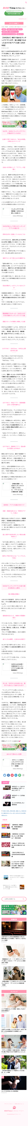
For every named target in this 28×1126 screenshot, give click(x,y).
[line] (19, 775)
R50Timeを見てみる (14, 14)
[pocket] (12, 775)
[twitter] (4, 775)
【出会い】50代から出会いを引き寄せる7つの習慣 (18, 845)
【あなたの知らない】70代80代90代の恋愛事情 (18, 854)
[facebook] (8, 775)
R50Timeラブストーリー (14, 1111)
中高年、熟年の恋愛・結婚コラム (13, 811)
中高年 (4, 811)
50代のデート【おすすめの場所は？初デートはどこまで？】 (18, 788)
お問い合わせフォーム (19, 1103)
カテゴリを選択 (13, 23)
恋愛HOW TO (4, 815)
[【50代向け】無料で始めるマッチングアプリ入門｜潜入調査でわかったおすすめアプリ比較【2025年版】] (15, 775)
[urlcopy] (23, 775)
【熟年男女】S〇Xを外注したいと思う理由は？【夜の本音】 (17, 836)
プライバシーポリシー (8, 1103)
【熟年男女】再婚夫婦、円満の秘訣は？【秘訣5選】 (17, 827)
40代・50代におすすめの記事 (19, 813)
